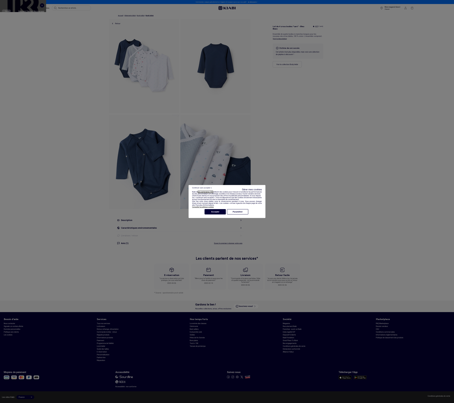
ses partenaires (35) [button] (205, 192)
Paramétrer (238, 212)
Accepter (215, 212)
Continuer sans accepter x (202, 188)
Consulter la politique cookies (203, 207)
